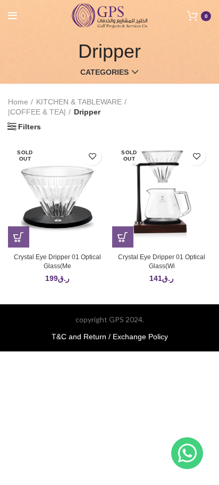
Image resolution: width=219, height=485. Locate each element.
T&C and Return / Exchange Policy (110, 336)
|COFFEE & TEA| (37, 112)
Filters (29, 126)
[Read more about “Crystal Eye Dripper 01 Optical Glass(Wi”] (122, 237)
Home (18, 102)
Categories (104, 72)
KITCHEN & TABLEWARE (79, 102)
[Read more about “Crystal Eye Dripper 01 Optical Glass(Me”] (18, 237)
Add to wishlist (92, 156)
